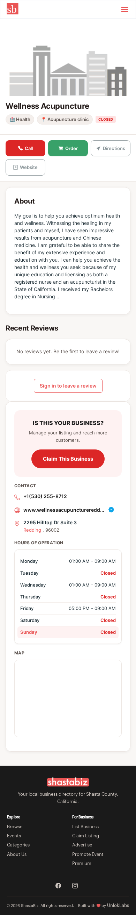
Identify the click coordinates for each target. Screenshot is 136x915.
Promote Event (88, 854)
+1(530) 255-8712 (45, 496)
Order (71, 148)
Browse (14, 826)
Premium (81, 863)
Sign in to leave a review (68, 386)
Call (29, 148)
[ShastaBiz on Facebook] (58, 886)
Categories (18, 845)
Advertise (82, 845)
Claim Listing (85, 836)
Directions (114, 148)
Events (14, 836)
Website (29, 167)
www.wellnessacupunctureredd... (63, 510)
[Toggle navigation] (124, 9)
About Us (17, 854)
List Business (85, 826)
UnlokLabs (118, 905)
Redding (32, 530)
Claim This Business (68, 458)
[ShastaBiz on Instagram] (75, 886)
